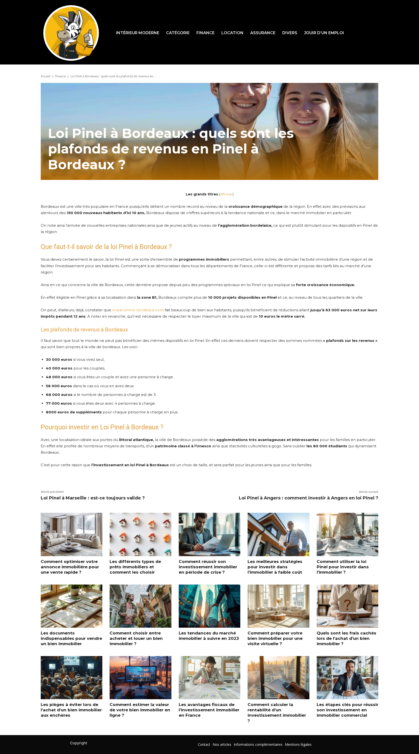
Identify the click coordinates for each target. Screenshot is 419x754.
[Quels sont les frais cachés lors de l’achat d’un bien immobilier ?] (347, 606)
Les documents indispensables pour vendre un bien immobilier (71, 638)
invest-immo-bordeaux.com (138, 310)
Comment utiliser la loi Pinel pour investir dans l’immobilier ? (343, 567)
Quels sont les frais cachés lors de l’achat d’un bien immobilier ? (346, 638)
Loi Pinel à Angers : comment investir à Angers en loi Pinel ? (308, 498)
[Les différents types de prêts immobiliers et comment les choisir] (140, 534)
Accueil (45, 76)
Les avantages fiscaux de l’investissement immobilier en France (209, 710)
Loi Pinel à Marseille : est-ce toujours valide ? (93, 498)
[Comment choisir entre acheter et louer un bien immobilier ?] (140, 606)
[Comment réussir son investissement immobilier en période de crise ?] (209, 534)
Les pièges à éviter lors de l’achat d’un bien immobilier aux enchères (71, 710)
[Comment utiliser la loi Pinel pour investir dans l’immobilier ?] (347, 534)
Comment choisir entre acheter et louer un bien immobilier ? (136, 638)
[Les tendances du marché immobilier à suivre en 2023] (209, 606)
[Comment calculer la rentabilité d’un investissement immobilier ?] (278, 677)
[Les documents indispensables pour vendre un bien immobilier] (71, 606)
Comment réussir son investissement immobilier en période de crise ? (208, 567)
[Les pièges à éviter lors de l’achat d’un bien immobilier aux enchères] (71, 677)
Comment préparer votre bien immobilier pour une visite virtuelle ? (275, 638)
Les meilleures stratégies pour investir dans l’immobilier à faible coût (275, 567)
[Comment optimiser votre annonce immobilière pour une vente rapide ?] (71, 534)
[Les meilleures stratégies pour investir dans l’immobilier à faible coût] (278, 534)
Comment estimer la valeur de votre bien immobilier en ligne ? (140, 710)
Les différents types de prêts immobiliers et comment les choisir (135, 567)
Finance (60, 76)
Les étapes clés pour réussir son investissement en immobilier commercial (347, 710)
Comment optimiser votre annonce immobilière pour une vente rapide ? (70, 567)
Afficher (226, 194)
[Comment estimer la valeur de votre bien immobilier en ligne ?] (140, 677)
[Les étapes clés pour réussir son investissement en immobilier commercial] (347, 677)
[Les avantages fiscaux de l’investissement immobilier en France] (209, 677)
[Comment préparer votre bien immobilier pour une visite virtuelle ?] (278, 606)
